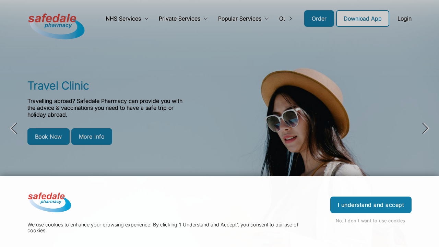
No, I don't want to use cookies (370, 220)
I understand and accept (371, 204)
